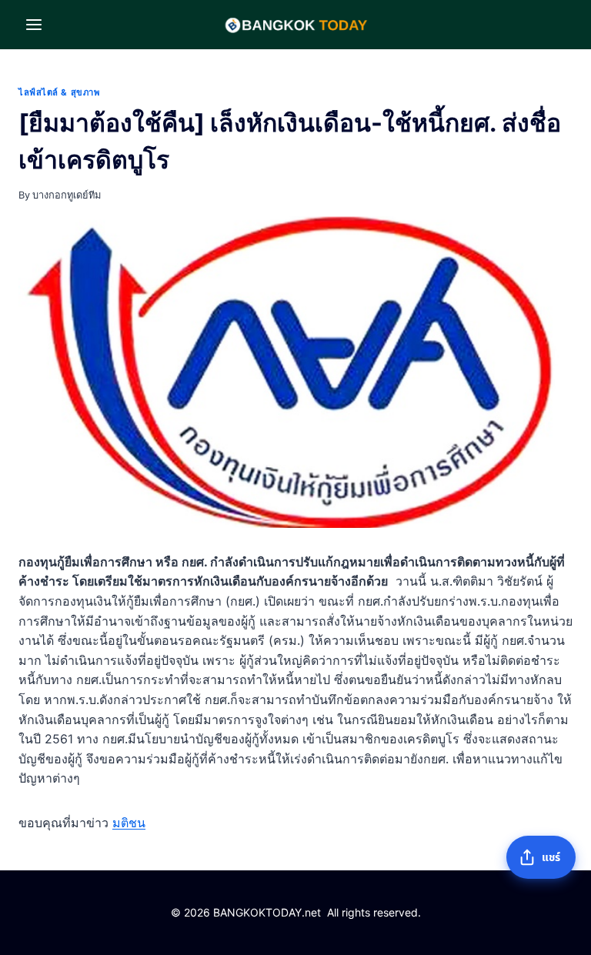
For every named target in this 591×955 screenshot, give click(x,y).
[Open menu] (34, 24)
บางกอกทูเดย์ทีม (66, 195)
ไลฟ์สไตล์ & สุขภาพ (58, 92)
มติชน (128, 822)
